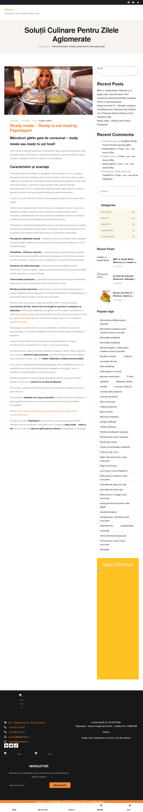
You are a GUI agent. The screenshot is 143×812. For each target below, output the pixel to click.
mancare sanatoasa (109, 396)
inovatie (103, 386)
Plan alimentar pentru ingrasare (114, 436)
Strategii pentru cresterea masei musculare (114, 518)
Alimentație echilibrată (110, 337)
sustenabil (104, 530)
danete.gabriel (109, 148)
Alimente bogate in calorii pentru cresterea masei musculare (114, 349)
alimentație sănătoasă (110, 342)
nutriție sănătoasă (108, 426)
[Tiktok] (138, 2)
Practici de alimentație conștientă (115, 446)
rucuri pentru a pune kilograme (113, 470)
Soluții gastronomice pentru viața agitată (114, 505)
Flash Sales (106, 211)
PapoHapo (14, 120)
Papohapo (8, 9)
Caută (100, 68)
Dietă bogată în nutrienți (110, 371)
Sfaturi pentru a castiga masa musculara (113, 496)
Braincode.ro (98, 801)
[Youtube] (133, 2)
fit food (130, 376)
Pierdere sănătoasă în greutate (114, 431)
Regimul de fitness (108, 465)
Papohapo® (21, 321)
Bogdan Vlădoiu (45, 120)
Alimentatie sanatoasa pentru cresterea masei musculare (113, 330)
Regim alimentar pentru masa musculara (113, 458)
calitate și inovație (21, 317)
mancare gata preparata (111, 391)
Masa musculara (107, 401)
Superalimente (106, 525)
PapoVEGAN (107, 230)
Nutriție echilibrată (108, 421)
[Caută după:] (112, 191)
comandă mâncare (108, 361)
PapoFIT (105, 217)
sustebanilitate (127, 525)
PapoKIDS (106, 224)
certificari (128, 356)
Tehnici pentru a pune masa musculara (112, 542)
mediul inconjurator (108, 406)
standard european (108, 511)
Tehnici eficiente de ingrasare (113, 535)
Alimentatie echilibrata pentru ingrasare (113, 322)
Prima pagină (44, 46)
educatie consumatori (109, 376)
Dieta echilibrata (107, 366)
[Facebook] (128, 2)
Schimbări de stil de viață (111, 489)
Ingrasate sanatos (124, 381)
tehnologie (104, 549)
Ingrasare (104, 381)
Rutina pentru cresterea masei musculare (113, 477)
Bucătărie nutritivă (108, 356)
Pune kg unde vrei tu (109, 451)
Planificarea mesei (108, 441)
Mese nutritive (106, 411)
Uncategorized (107, 236)
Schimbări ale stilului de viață (113, 484)
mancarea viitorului (123, 386)
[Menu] (138, 12)
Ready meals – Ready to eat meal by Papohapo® (43, 127)
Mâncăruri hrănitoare (109, 416)
